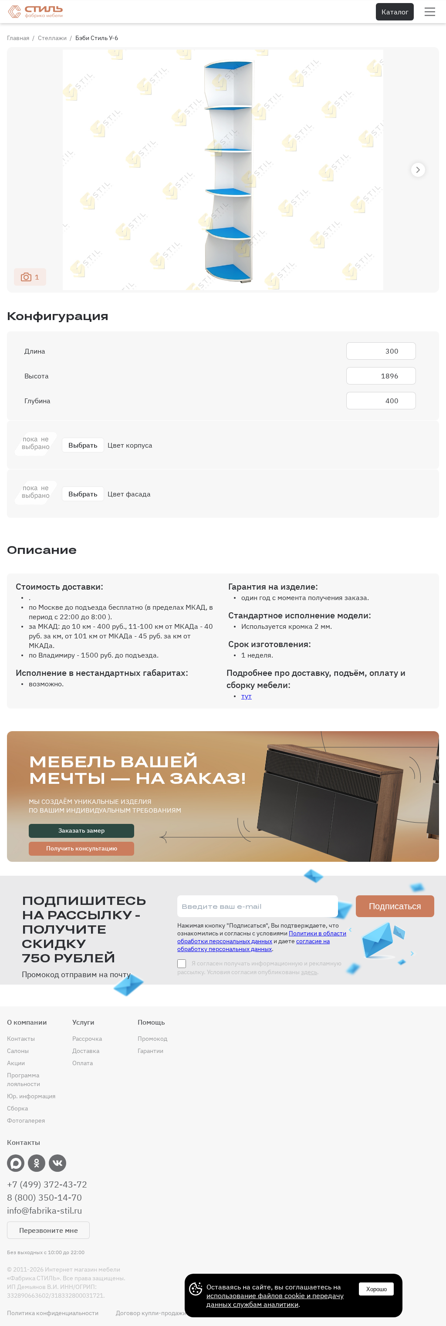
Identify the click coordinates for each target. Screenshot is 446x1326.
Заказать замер (81, 830)
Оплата (82, 1063)
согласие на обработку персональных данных (253, 945)
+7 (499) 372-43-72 (47, 1184)
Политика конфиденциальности (52, 1313)
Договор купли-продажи (151, 1313)
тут (246, 696)
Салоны (18, 1051)
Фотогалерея (26, 1120)
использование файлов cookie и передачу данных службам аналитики (275, 1300)
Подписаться (395, 906)
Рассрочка (87, 1039)
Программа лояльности (23, 1079)
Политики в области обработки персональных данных (261, 937)
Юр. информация (31, 1096)
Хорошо (376, 1289)
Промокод (152, 1039)
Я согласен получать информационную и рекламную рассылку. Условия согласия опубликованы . (259, 967)
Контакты (21, 1039)
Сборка (17, 1108)
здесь (309, 972)
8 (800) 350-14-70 (44, 1197)
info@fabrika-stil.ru (44, 1210)
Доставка (85, 1051)
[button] (418, 170)
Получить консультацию (81, 848)
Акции (16, 1063)
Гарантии (150, 1051)
